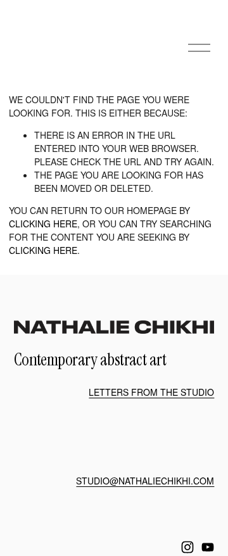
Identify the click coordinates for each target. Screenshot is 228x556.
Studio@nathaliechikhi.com (145, 480)
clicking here (43, 223)
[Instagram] (187, 547)
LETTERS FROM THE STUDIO (151, 392)
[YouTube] (207, 547)
